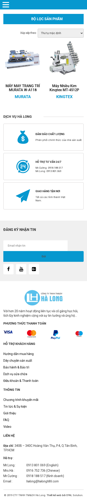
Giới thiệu (9, 413)
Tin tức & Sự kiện (15, 406)
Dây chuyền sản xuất (17, 360)
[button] (6, 4)
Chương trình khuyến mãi (20, 400)
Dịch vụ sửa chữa (15, 374)
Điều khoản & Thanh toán (20, 381)
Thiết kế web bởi (56, 495)
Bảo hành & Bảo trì (16, 367)
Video (7, 426)
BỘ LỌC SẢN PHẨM (47, 19)
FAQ (6, 420)
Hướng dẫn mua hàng (18, 354)
